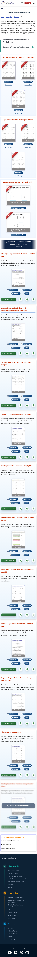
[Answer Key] (20, 299)
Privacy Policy (12, 931)
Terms (10, 937)
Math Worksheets (14, 870)
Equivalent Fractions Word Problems (16, 47)
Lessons (10, 885)
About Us (11, 928)
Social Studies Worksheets (17, 879)
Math (2, 17)
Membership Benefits (15, 897)
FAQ (9, 910)
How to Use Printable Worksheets (15, 906)
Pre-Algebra (9, 17)
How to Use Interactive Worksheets (16, 901)
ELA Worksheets (13, 873)
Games (10, 887)
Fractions (16, 17)
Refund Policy (13, 934)
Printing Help (12, 913)
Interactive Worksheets (16, 882)
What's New (12, 915)
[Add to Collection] (33, 299)
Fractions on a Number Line (10, 841)
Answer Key (8, 85)
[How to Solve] (27, 299)
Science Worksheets (15, 876)
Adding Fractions (7, 844)
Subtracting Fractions (8, 848)
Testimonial (12, 918)
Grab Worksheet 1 (9, 299)
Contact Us (12, 939)
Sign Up (27, 3)
